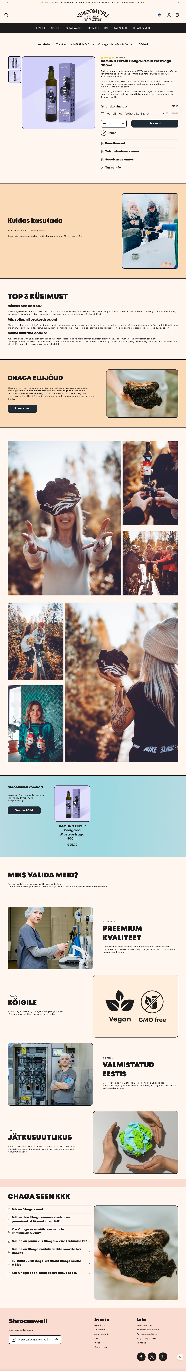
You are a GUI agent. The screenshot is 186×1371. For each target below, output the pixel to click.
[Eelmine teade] (8, 2)
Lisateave (22, 408)
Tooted (62, 44)
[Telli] (57, 1340)
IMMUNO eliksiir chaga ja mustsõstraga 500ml (72, 832)
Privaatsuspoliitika (147, 1334)
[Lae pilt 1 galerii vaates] (14, 62)
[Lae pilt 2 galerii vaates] (14, 76)
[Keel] (160, 15)
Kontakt (141, 1343)
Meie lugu (99, 1325)
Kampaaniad (101, 1347)
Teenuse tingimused (148, 1330)
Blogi (97, 1343)
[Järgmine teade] (178, 2)
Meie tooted (101, 1334)
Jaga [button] (112, 133)
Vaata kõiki (24, 810)
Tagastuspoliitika (146, 1339)
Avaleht (44, 44)
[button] (6, 15)
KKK (96, 1339)
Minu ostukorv (144, 1325)
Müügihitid (100, 1330)
